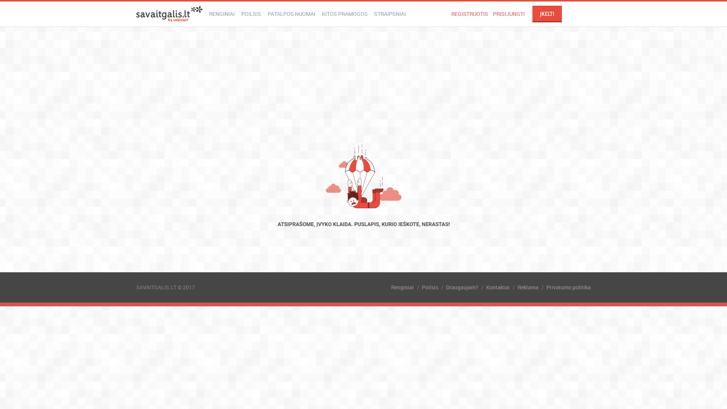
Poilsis (251, 13)
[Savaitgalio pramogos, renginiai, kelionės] (169, 14)
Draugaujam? (462, 287)
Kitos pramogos (345, 13)
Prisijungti (509, 13)
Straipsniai (390, 13)
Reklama (528, 287)
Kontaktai (498, 287)
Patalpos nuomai (291, 13)
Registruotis (469, 13)
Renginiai (222, 13)
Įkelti (547, 14)
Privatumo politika (568, 287)
